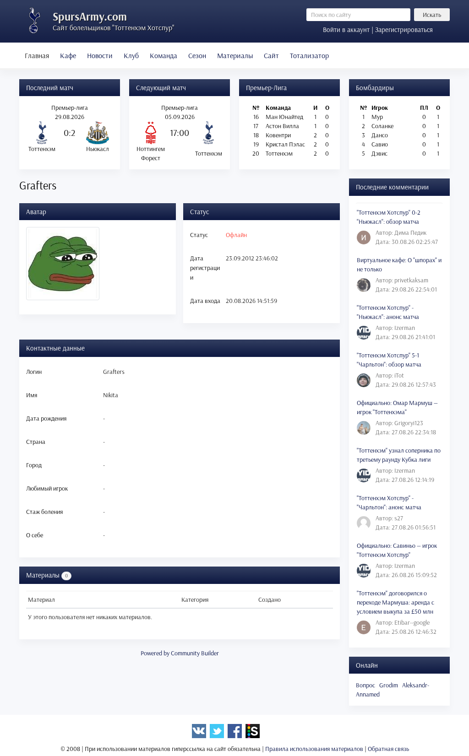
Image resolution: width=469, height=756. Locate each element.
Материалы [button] (235, 55)
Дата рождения (46, 418)
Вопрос (365, 685)
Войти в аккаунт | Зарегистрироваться (378, 29)
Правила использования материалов (314, 749)
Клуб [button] (131, 55)
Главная (37, 55)
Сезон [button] (197, 55)
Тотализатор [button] (309, 55)
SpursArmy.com (90, 16)
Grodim (388, 685)
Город (34, 465)
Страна (35, 441)
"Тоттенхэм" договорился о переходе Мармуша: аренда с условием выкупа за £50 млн (395, 602)
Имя (31, 395)
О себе (34, 535)
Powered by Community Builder (180, 653)
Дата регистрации (205, 267)
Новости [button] (100, 55)
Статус (199, 235)
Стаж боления (44, 512)
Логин (34, 371)
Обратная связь (388, 749)
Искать (432, 15)
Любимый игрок (47, 488)
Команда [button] (163, 55)
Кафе (68, 55)
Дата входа (205, 301)
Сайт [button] (271, 55)
